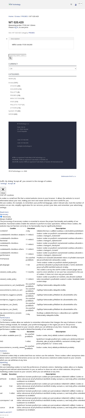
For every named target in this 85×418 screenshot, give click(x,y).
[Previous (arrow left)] (1, 417)
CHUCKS (13, 86)
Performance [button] (5, 317)
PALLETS (13, 92)
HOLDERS (14, 89)
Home (11, 16)
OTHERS (13, 108)
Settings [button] (4, 183)
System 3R (13, 111)
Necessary (7, 217)
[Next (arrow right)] (3, 417)
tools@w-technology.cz (24, 146)
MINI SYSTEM (15, 98)
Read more (4, 212)
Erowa (17, 16)
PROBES (24, 16)
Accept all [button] (11, 183)
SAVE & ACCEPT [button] (6, 412)
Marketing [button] (4, 362)
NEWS (11, 78)
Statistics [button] (3, 351)
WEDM (11, 114)
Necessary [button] (4, 214)
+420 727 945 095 (22, 140)
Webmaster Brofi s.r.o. (68, 176)
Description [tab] (15, 39)
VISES (12, 101)
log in (16, 27)
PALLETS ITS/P (16, 104)
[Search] (10, 58)
